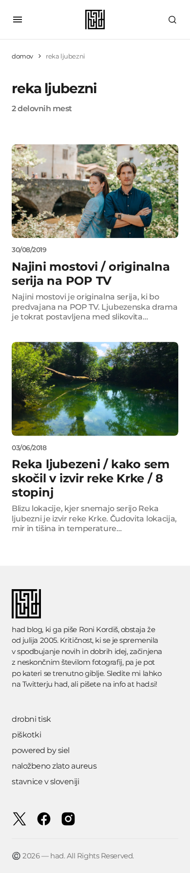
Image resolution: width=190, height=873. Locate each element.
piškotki (26, 734)
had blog (27, 629)
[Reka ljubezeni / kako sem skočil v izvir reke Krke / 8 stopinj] (95, 389)
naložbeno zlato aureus (54, 766)
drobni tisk (31, 719)
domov (22, 56)
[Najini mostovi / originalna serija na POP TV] (95, 191)
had (61, 684)
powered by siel (41, 750)
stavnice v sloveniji (45, 781)
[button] (17, 19)
